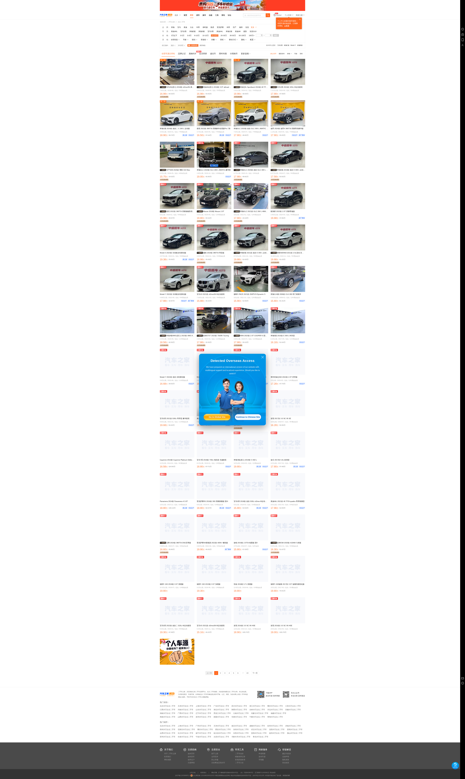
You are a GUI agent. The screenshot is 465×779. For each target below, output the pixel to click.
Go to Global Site (217, 417)
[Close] (262, 357)
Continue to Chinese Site (248, 417)
